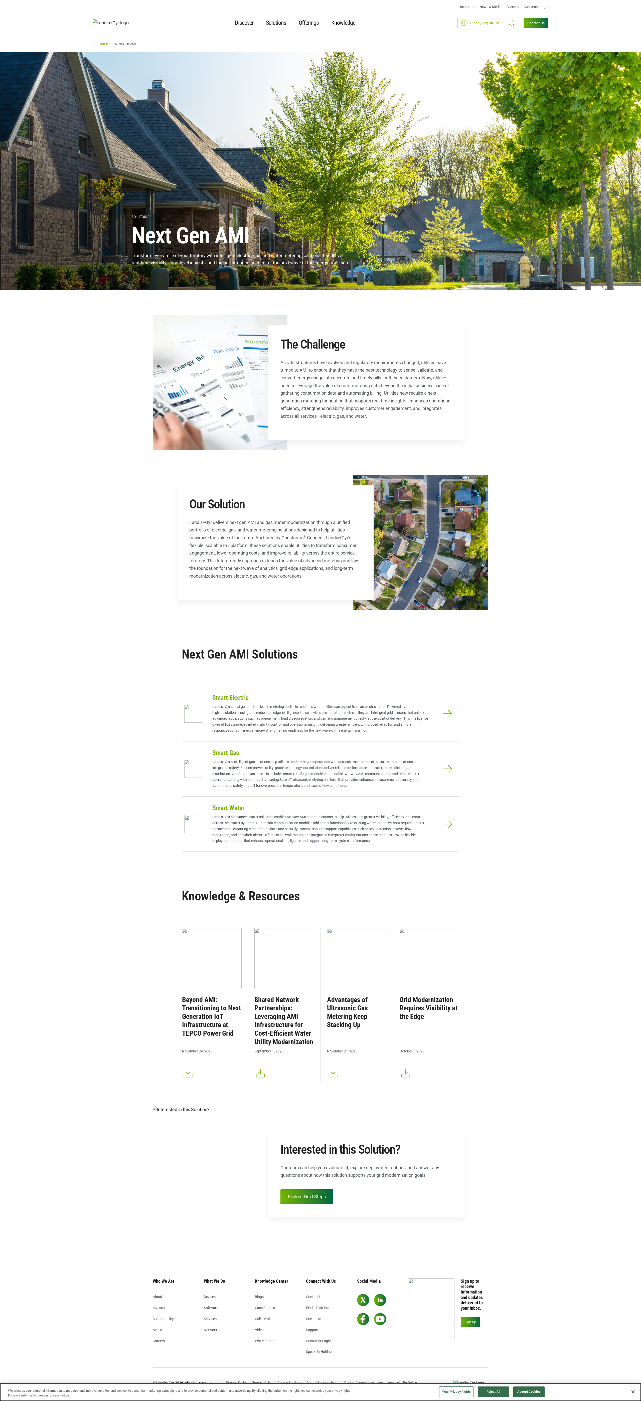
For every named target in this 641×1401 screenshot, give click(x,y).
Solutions (276, 22)
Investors (467, 7)
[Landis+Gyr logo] (113, 23)
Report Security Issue (322, 1383)
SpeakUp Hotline (319, 1352)
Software (211, 1308)
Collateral (262, 1319)
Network (210, 1330)
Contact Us (536, 23)
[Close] (632, 1391)
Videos (260, 1330)
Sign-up (470, 1322)
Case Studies (265, 1308)
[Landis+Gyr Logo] (470, 1383)
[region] (320, 1392)
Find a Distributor (319, 1308)
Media (157, 1330)
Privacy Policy (236, 1383)
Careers (513, 7)
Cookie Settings (289, 1383)
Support (312, 1330)
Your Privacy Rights (456, 1391)
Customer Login (536, 7)
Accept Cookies (529, 1391)
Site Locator (315, 1319)
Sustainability (163, 1319)
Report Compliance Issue (363, 1383)
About (157, 1297)
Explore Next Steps (307, 1196)
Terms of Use (262, 1383)
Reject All (493, 1391)
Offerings (309, 22)
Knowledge (343, 22)
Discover (244, 22)
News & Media (490, 7)
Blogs (259, 1297)
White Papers (265, 1341)
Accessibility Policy (402, 1383)
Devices (210, 1297)
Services (210, 1319)
